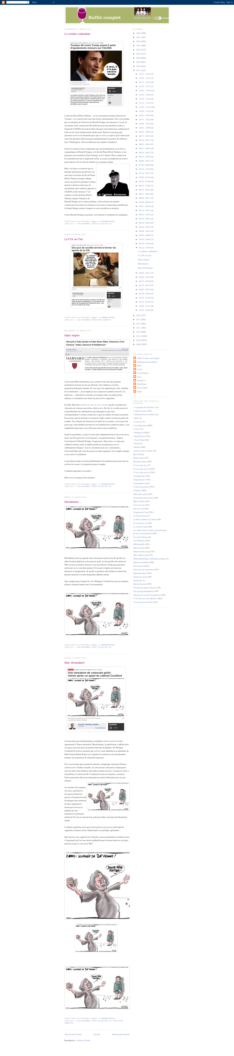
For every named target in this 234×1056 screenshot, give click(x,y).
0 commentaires (107, 221)
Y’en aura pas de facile (143, 602)
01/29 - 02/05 (145, 293)
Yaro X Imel (142, 387)
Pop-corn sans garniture (143, 569)
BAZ (139, 365)
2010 (138, 340)
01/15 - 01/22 (145, 301)
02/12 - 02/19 (145, 285)
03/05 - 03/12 (145, 272)
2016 (138, 315)
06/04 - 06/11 (145, 198)
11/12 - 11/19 (145, 102)
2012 (138, 331)
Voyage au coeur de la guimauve (147, 594)
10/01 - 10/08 (145, 127)
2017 (138, 70)
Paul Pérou (141, 384)
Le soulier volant (140, 526)
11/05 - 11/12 (145, 107)
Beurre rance (138, 457)
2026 (138, 33)
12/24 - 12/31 (145, 78)
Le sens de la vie (140, 523)
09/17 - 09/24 (145, 136)
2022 (138, 49)
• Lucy (136, 428)
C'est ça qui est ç (140, 465)
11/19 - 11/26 (145, 98)
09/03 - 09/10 (145, 144)
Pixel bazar (138, 565)
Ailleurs (136, 447)
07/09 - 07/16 (145, 177)
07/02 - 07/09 (145, 181)
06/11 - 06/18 (145, 193)
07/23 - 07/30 (145, 169)
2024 (138, 41)
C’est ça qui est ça (141, 472)
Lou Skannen (143, 372)
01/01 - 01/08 (145, 310)
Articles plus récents (73, 1034)
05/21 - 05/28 (145, 206)
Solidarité (137, 580)
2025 (138, 37)
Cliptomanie (138, 479)
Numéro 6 (141, 380)
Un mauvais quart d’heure (144, 587)
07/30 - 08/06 (145, 164)
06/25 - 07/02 (145, 185)
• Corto (136, 421)
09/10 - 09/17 (145, 140)
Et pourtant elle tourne (143, 497)
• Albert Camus (139, 410)
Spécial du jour (139, 583)
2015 (138, 319)
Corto (139, 369)
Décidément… (72, 502)
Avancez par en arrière (142, 450)
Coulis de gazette (101, 320)
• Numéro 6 (138, 432)
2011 (138, 336)
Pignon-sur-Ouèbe (141, 562)
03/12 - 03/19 (145, 247)
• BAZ (136, 418)
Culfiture (137, 490)
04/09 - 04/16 (145, 231)
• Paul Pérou (138, 436)
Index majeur (72, 335)
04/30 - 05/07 (145, 218)
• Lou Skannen (82, 224)
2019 (138, 62)
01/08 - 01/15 (145, 306)
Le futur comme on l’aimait (145, 519)
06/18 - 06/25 (145, 189)
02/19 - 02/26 (145, 281)
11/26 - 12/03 (145, 94)
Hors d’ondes (139, 501)
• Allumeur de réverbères (144, 414)
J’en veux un (138, 504)
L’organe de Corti (140, 512)
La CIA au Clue (73, 239)
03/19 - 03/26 (145, 243)
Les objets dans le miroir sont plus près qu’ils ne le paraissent (150, 532)
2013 (138, 327)
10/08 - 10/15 (145, 123)
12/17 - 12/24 (145, 82)
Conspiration (139, 483)
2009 (138, 344)
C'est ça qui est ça (101, 224)
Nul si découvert (140, 555)
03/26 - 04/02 (145, 239)
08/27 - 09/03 (145, 148)
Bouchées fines (139, 461)
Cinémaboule (139, 475)
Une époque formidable (143, 591)
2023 (138, 45)
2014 (138, 323)
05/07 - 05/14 (145, 214)
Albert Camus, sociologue (148, 358)
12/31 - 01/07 (145, 74)
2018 (138, 66)
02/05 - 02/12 (145, 289)
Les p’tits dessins (140, 537)
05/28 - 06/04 (145, 202)
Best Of (136, 454)
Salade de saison (140, 576)
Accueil (97, 1034)
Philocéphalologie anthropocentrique (149, 558)
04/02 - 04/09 (145, 235)
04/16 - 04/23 (145, 226)
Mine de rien (138, 547)
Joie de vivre (138, 508)
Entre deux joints (140, 494)
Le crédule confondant (77, 34)
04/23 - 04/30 (145, 222)
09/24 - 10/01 (145, 131)
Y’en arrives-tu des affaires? (145, 598)
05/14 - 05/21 (145, 210)
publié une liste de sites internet (94, 404)
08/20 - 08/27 (145, 152)
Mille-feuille (138, 544)
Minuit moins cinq (141, 551)
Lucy (139, 376)
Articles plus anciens (121, 1034)
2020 (138, 57)
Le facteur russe (140, 515)
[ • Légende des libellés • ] (144, 407)
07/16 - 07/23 (145, 173)
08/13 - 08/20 (145, 156)
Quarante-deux (139, 573)
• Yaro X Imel (139, 439)
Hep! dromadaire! (74, 662)
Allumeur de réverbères (147, 361)
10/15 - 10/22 (145, 119)
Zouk (139, 391)
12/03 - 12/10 (145, 90)
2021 (138, 53)
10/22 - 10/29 (145, 115)
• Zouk (136, 443)
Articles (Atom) (83, 1040)
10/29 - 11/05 (145, 111)
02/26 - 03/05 (145, 277)
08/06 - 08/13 (145, 160)
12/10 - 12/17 (145, 86)
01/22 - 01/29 (145, 297)
